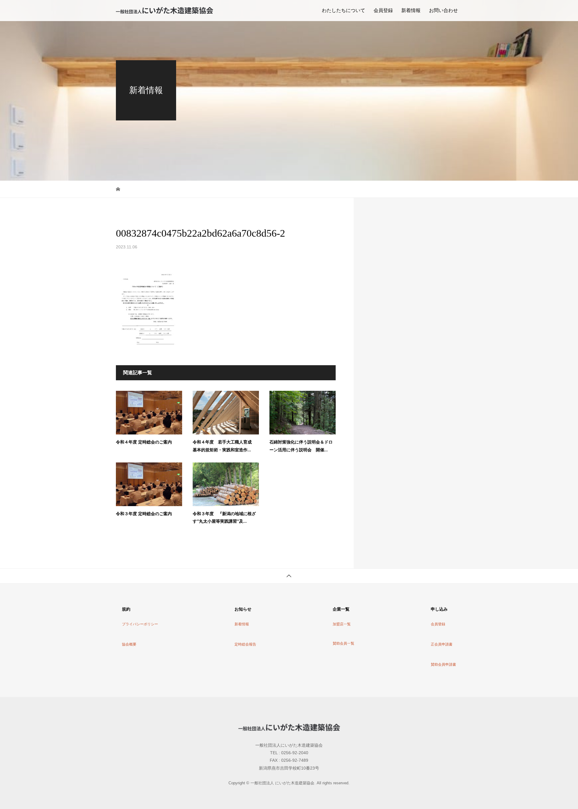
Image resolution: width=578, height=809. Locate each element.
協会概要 (129, 644)
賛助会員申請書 (443, 664)
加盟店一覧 (342, 624)
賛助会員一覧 (343, 643)
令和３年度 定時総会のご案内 (144, 514)
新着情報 (411, 10)
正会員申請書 (441, 644)
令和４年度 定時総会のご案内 (144, 442)
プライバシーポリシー (140, 624)
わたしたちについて (343, 10)
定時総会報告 (245, 644)
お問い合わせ (443, 10)
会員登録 (383, 10)
